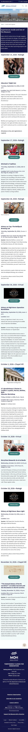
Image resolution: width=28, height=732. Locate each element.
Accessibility (21, 720)
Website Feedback (13, 720)
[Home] (8, 4)
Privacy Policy (21, 722)
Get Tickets (14, 220)
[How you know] (12, 2)
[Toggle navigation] (26, 6)
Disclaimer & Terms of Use (9, 722)
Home (2, 24)
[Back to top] (24, 645)
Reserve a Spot (14, 76)
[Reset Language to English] (19, 2)
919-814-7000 (16, 675)
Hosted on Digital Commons (14, 729)
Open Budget (14, 725)
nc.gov (5, 720)
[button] (22, 6)
